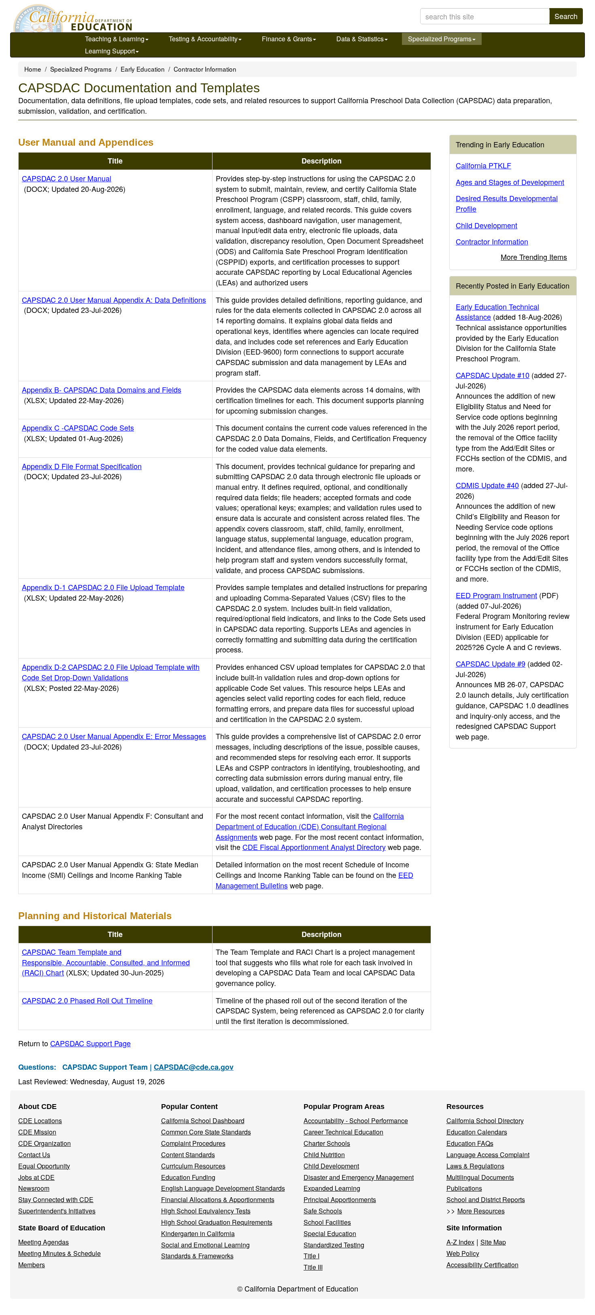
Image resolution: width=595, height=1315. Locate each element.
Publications (464, 1188)
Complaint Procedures (193, 1143)
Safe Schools (323, 1210)
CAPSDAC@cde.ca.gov (194, 1067)
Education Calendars (476, 1132)
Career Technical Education (343, 1132)
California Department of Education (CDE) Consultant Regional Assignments (310, 825)
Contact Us (34, 1154)
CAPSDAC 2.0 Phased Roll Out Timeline (87, 1000)
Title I (311, 1255)
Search (566, 16)
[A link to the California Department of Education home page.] (71, 18)
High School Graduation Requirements (216, 1222)
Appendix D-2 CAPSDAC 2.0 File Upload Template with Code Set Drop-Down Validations (111, 677)
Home (32, 68)
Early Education (143, 68)
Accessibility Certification (482, 1264)
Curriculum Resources (193, 1166)
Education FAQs (469, 1143)
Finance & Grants (287, 38)
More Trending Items (534, 256)
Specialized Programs (440, 38)
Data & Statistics (360, 38)
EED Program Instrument (496, 595)
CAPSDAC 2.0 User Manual (73, 183)
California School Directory (485, 1120)
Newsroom (33, 1188)
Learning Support (110, 50)
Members (31, 1264)
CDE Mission (37, 1132)
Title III (313, 1267)
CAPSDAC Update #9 (490, 663)
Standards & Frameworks (197, 1255)
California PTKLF (483, 165)
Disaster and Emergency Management (359, 1177)
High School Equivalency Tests (206, 1210)
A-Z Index (460, 1242)
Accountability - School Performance (356, 1120)
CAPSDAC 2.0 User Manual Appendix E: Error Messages (114, 741)
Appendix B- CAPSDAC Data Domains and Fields (101, 394)
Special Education (330, 1233)
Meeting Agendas (43, 1242)
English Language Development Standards (223, 1188)
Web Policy (462, 1253)
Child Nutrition (324, 1154)
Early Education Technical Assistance (497, 311)
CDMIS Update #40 (487, 485)
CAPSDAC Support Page (90, 1043)
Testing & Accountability (203, 38)
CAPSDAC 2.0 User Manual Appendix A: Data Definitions (114, 304)
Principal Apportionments (340, 1199)
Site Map (493, 1242)
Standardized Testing (334, 1244)
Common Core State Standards (206, 1132)
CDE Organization (44, 1143)
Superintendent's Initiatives (57, 1210)
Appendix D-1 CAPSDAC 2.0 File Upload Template (103, 592)
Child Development (486, 225)
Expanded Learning (332, 1188)
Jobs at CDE (36, 1177)
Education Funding (188, 1177)
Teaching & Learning (114, 38)
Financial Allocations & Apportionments (217, 1199)
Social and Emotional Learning (205, 1244)
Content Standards (188, 1154)
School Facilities (327, 1222)
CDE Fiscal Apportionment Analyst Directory (314, 846)
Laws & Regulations (475, 1166)
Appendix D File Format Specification (82, 471)
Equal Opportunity (44, 1166)
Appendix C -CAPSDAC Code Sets (78, 432)
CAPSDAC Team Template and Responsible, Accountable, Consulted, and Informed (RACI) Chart (106, 961)
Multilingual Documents (480, 1177)
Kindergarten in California (198, 1233)
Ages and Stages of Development (510, 181)
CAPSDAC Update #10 (492, 375)
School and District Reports (485, 1199)
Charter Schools (327, 1143)
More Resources (481, 1210)
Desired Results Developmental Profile (507, 203)
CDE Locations (40, 1120)
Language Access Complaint (487, 1154)
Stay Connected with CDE (56, 1199)
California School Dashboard (202, 1120)
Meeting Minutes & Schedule (59, 1253)
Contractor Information (205, 68)
